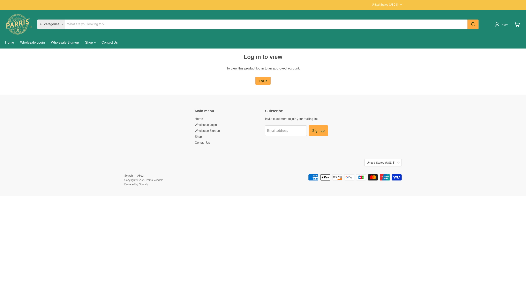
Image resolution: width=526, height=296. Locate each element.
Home (9, 42)
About (140, 175)
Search (128, 175)
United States (385, 4)
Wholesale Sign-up (65, 42)
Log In (263, 80)
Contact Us (110, 42)
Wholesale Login (32, 42)
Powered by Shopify (136, 184)
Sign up (318, 130)
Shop (89, 42)
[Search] (473, 24)
